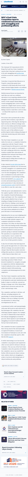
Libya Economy (16, 384)
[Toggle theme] (26, 1)
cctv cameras (17, 179)
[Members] (20, 1)
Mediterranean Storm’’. (18, 89)
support (10, 337)
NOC (4, 381)
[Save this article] (22, 31)
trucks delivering (16, 164)
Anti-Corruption (11, 381)
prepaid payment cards (8, 185)
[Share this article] (18, 31)
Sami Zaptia (4, 30)
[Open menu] (1, 1)
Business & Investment (6, 14)
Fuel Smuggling (7, 384)
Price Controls (7, 386)
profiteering (20, 73)
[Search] (23, 1)
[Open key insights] (25, 31)
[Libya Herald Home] (8, 1)
